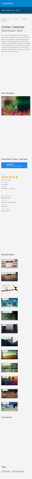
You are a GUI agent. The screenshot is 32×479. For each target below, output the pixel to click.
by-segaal (4, 184)
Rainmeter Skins (5, 18)
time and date (19, 471)
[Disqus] (16, 441)
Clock (13, 10)
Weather (9, 10)
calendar (7, 471)
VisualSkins (7, 3)
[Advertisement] (16, 73)
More (17, 10)
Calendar (16, 18)
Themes (3, 10)
